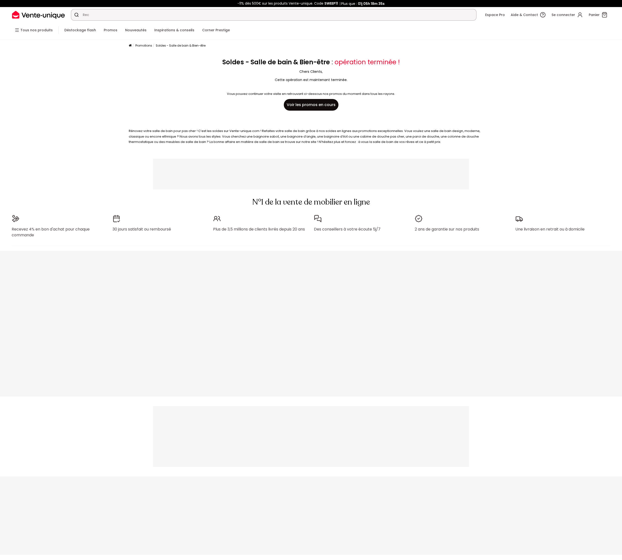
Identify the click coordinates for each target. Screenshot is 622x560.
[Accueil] (130, 45)
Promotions (143, 45)
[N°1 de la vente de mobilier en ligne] (38, 14)
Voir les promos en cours (311, 104)
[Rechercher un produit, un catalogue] (76, 14)
